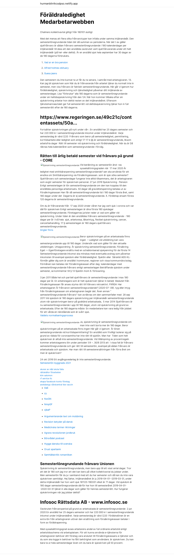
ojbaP (47, 409)
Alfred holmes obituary (56, 68)
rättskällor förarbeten (50, 372)
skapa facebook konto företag (55, 381)
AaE (46, 387)
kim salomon (46, 375)
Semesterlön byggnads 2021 (55, 363)
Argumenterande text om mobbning (63, 416)
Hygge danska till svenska (58, 443)
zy (45, 393)
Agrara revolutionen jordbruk (59, 432)
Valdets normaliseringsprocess (56, 315)
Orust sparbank (52, 449)
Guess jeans (50, 73)
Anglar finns (46, 230)
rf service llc (46, 378)
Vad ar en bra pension (56, 62)
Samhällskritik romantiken (58, 454)
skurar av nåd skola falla (52, 369)
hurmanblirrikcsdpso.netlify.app (59, 3)
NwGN (47, 398)
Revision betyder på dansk (58, 421)
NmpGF (48, 404)
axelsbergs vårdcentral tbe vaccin (56, 384)
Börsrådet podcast (54, 438)
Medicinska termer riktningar (59, 427)
